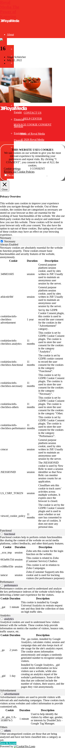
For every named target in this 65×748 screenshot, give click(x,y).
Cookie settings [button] (12, 168)
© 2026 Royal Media (32, 139)
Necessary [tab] (5, 237)
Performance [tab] (7, 581)
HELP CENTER (32, 118)
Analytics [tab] (5, 615)
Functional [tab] (6, 530)
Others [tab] (3, 727)
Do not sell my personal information (27, 175)
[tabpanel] (32, 387)
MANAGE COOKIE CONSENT (32, 124)
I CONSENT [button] (37, 168)
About (10, 34)
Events (10, 182)
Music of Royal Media (32, 133)
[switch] (2, 534)
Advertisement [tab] (8, 690)
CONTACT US (32, 112)
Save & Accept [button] (8, 743)
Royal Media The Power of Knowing (9, 9)
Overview (19, 48)
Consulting (13, 189)
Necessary (9, 241)
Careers (18, 62)
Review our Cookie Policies (19, 171)
